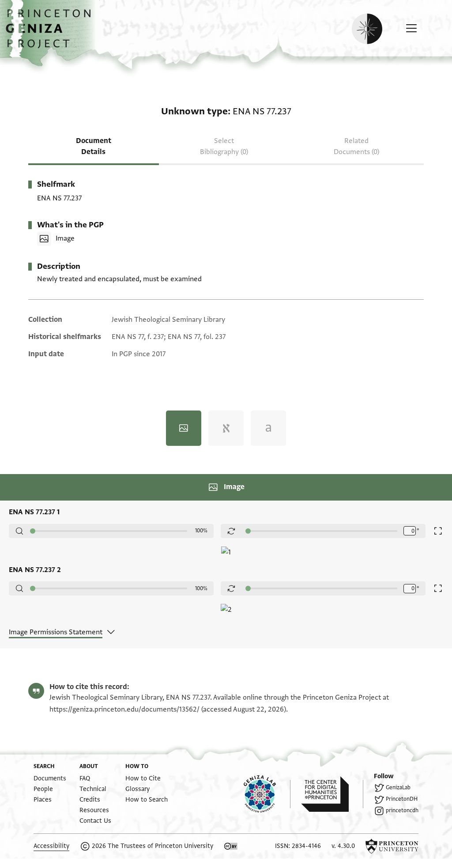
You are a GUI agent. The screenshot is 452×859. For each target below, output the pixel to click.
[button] (51, 33)
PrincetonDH (402, 798)
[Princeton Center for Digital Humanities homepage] (332, 794)
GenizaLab (398, 787)
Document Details (93, 146)
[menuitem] (50, 778)
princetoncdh (402, 810)
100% (201, 530)
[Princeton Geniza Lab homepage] (267, 794)
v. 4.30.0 (343, 846)
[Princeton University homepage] (391, 846)
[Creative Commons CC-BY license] (231, 846)
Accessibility (51, 846)
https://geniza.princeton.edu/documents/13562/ (124, 709)
